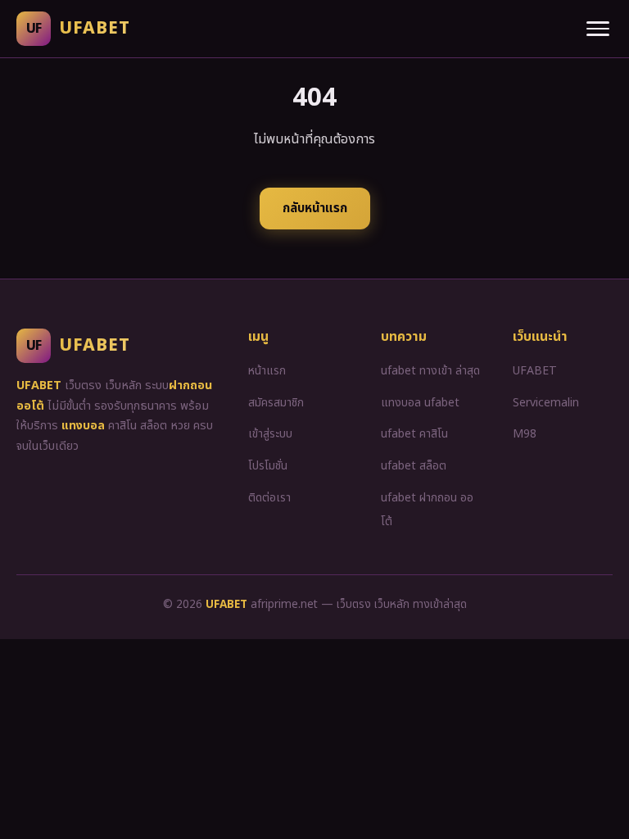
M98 (524, 433)
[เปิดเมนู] (598, 28)
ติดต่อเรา (269, 497)
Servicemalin (546, 402)
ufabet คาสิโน (414, 433)
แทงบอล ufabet (420, 402)
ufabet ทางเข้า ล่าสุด (430, 370)
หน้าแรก (267, 370)
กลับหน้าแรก (315, 208)
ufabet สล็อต (413, 465)
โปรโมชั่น (267, 465)
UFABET (535, 370)
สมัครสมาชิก (276, 402)
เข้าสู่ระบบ (270, 433)
